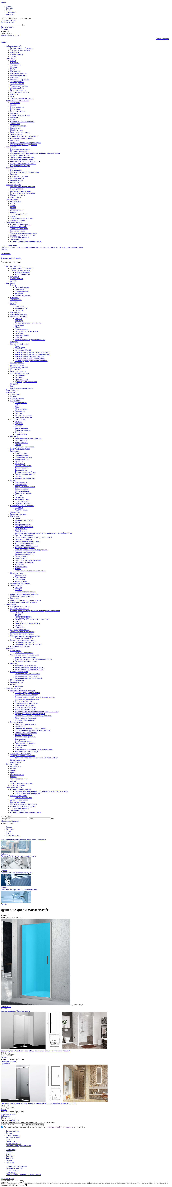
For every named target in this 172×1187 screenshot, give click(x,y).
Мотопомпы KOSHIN (24, 520)
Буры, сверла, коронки (24, 554)
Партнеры (10, 1162)
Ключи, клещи (21, 558)
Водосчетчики (20, 575)
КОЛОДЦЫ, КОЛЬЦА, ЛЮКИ (27, 623)
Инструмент (15, 128)
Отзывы (43, 247)
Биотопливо (15, 140)
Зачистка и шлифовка (23, 539)
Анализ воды (15, 197)
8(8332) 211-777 (13, 35)
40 (12, 1120)
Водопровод (15, 109)
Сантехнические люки (19, 176)
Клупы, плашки (21, 556)
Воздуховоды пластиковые (25, 657)
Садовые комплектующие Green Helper (25, 241)
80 (14, 1120)
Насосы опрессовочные (24, 535)
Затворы (18, 426)
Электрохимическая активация (22, 193)
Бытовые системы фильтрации (22, 187)
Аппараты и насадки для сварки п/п (24, 136)
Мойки (13, 69)
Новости (65, 247)
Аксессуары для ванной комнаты (28, 323)
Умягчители (20, 726)
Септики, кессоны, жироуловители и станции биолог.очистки (35, 153)
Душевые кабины (17, 88)
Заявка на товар (7, 27)
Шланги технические (23, 798)
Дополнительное (17, 84)
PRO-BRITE (20, 348)
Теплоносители (21, 470)
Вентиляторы (15, 170)
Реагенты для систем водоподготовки (30, 359)
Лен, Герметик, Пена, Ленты (26, 331)
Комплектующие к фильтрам (26, 703)
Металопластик (21, 409)
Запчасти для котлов (23, 493)
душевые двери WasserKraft (26, 382)
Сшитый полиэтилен (23, 417)
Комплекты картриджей (24, 705)
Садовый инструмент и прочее (22, 235)
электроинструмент (23, 525)
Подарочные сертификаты (16, 1166)
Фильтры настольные (23, 701)
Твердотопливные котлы (25, 487)
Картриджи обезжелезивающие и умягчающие (33, 716)
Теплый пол (15, 124)
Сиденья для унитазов (19, 86)
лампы (13, 206)
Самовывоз (10, 1142)
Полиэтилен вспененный (25, 592)
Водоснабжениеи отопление (12, 391)
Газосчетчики (20, 577)
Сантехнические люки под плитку (29, 678)
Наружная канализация (19, 151)
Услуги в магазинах (13, 1144)
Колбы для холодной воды (25, 707)
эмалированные (21, 308)
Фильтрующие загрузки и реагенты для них (32, 730)
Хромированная (21, 443)
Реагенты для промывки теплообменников (32, 354)
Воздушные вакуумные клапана (23, 164)
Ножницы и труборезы (24, 562)
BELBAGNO (20, 375)
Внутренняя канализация (20, 149)
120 (17, 1120)
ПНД (17, 405)
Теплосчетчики (21, 581)
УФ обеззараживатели (24, 741)
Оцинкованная (21, 441)
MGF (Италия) (21, 531)
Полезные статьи (76, 247)
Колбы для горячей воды (25, 709)
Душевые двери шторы (19, 92)
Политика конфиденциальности (18, 1146)
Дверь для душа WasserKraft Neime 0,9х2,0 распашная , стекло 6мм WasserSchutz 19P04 (35, 1051)
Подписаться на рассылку (33, 1124)
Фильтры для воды (13, 185)
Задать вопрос (11, 1173)
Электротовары (12, 199)
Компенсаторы (21, 434)
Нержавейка (20, 411)
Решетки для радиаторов (25, 478)
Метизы (18, 569)
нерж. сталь (19, 306)
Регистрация (10, 20)
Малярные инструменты (25, 548)
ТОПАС (18, 615)
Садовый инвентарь (14, 222)
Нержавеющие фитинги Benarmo (28, 438)
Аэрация (18, 747)
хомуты (13, 216)
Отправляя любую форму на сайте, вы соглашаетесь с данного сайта (44, 1127)
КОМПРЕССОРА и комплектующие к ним (32, 619)
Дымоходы (19, 497)
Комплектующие (21, 329)
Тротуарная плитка (18, 239)
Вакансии (51, 247)
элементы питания (17, 220)
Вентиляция (10, 168)
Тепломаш (19, 686)
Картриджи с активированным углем (30, 714)
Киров (3, 2)
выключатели (15, 201)
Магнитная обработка (23, 745)
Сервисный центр (13, 1135)
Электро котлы (21, 485)
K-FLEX (18, 590)
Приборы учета (16, 130)
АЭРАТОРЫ (20, 628)
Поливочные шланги (18, 227)
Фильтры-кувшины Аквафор (26, 695)
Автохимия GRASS (23, 350)
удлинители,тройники (19, 214)
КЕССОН (19, 613)
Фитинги (14, 113)
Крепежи (18, 413)
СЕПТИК (19, 625)
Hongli (17, 518)
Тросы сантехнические (24, 543)
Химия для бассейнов (23, 735)
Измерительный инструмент (26, 546)
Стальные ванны (21, 291)
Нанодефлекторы (17, 178)
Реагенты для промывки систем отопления (32, 352)
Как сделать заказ (13, 1137)
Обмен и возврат (12, 1170)
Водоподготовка (17, 189)
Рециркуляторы (16, 180)
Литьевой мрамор (22, 287)
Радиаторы (14, 117)
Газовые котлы (21, 483)
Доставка (9, 8)
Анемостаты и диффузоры (25, 665)
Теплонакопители (22, 499)
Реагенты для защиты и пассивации (29, 356)
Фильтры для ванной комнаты (27, 699)
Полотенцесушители (18, 73)
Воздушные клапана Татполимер (28, 644)
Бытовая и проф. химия (19, 80)
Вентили (18, 422)
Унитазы (13, 67)
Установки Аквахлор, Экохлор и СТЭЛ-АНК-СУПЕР (36, 758)
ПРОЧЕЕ (18, 338)
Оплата (8, 10)
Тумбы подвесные (22, 272)
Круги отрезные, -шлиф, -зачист (27, 541)
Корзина (4, 29)
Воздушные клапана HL (24, 642)
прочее (13, 208)
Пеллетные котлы (22, 491)
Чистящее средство (22, 296)
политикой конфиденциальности (60, 1127)
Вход (3, 20)
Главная (9, 6)
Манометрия (20, 579)
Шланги (18, 327)
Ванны (13, 61)
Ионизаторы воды (17, 195)
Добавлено (5, 1063)
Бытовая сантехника (18, 75)
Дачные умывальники (19, 229)
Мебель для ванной (13, 46)
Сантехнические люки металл (27, 676)
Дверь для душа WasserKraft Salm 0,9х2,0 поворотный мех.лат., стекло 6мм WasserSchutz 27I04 (38, 1103)
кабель (13, 204)
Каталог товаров (12, 1131)
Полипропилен (21, 403)
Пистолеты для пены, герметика (28, 560)
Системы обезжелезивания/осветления (30, 728)
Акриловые (19, 289)
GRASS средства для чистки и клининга (31, 361)
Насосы (13, 105)
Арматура (19, 321)
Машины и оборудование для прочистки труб (33, 537)
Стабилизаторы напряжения (21, 138)
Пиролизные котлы (22, 504)
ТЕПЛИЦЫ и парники (19, 237)
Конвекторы (20, 464)
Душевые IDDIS (21, 380)
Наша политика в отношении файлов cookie (23, 1175)
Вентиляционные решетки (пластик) (29, 667)
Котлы (12, 119)
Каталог (4, 42)
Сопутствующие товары (20, 166)
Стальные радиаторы (23, 457)
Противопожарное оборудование (23, 145)
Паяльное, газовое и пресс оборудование (31, 550)
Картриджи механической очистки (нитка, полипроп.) (37, 712)
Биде (12, 96)
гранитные (19, 310)
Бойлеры (18, 495)
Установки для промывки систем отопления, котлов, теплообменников (43, 533)
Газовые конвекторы (23, 466)
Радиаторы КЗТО (22, 459)
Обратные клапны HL (24, 638)
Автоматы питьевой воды (20, 191)
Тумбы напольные (22, 275)
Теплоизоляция (16, 134)
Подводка (19, 333)
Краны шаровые (21, 428)
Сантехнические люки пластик (27, 674)
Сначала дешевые (8, 1011)
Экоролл (18, 588)
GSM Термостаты (22, 501)
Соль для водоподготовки (25, 724)
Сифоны (18, 319)
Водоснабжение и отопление (17, 101)
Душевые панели (22, 335)
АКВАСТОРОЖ (21, 510)
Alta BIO (18, 621)
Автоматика (15, 103)
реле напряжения (17, 210)
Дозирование (20, 739)
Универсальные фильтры (25, 737)
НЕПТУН (19, 508)
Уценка (18, 476)
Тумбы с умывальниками (20, 50)
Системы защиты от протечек (22, 122)
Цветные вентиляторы (24, 653)
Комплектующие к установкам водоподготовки (34, 749)
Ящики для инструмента (25, 552)
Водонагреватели (17, 107)
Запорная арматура (17, 111)
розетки (13, 212)
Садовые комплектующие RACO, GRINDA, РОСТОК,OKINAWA (41, 791)
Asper (17, 346)
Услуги (58, 247)
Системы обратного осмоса (26, 733)
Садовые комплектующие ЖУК (27, 794)
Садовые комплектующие (20, 225)
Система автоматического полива (23, 233)
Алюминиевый (21, 453)
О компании (10, 12)
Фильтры (18, 432)
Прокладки (19, 325)
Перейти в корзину (8, 1061)
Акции (8, 1154)
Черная (18, 445)
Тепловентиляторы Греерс (25, 472)
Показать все (6, 1007)
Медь (17, 407)
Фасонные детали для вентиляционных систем (34, 659)
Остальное (14, 183)
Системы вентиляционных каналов (24, 172)
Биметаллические (22, 455)
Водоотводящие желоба (19, 155)
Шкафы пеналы (16, 54)
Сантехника (10, 59)
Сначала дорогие (23, 1011)
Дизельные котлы (22, 489)
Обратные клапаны (22, 430)
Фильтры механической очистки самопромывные (35, 697)
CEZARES (19, 377)
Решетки (13, 174)
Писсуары (14, 77)
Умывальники (16, 65)
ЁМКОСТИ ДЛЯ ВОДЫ (20, 115)
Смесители (14, 63)
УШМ (17, 522)
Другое (13, 56)
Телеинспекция (21, 567)
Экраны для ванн (17, 82)
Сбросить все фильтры (10, 821)
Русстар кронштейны (23, 415)
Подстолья (14, 52)
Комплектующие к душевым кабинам (30, 340)
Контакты (9, 14)
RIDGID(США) (21, 529)
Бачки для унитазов (18, 90)
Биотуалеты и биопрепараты (21, 159)
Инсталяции (15, 71)
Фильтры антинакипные (25, 720)
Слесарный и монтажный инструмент (30, 571)
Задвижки (19, 424)
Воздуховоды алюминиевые (26, 661)
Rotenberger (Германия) (24, 527)
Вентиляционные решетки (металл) (29, 670)
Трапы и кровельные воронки (22, 157)
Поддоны (14, 94)
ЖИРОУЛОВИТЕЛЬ (23, 617)
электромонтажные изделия (21, 218)
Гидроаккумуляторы (18, 126)
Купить (4, 1057)
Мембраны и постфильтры (25, 718)
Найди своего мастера (14, 1168)
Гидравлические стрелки (20, 132)
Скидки (9, 1160)
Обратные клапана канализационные (25, 162)
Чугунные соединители (24, 447)
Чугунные (19, 293)
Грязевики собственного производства (25, 143)
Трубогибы (19, 564)
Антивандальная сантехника (21, 98)
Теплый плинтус (21, 468)
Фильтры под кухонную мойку (27, 693)
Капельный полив (17, 231)
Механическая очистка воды (26, 751)
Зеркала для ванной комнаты (21, 48)
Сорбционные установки (25, 743)
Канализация (11, 147)
